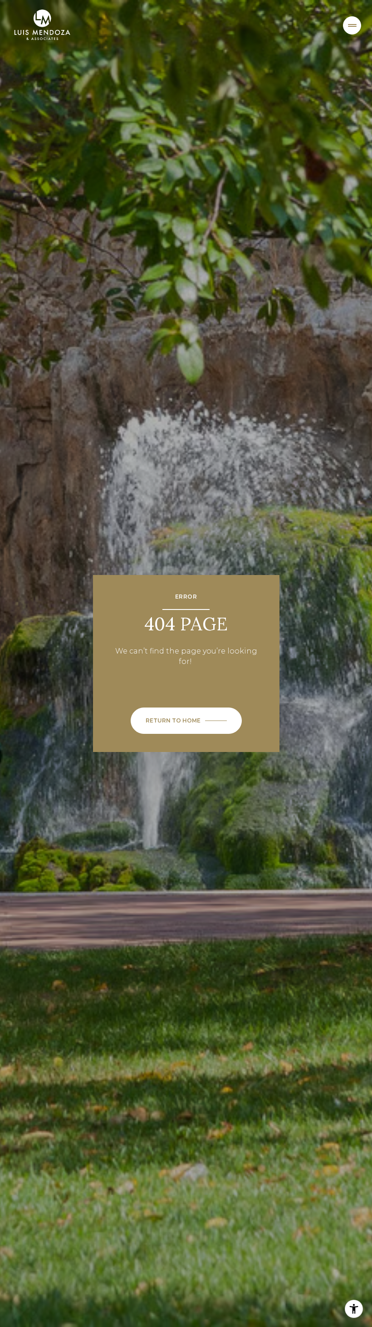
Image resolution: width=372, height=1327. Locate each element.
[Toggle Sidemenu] (352, 25)
